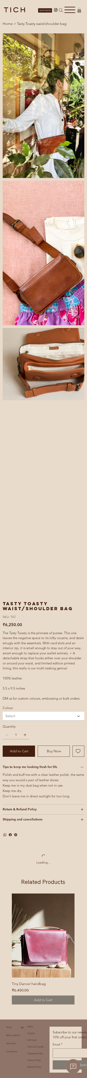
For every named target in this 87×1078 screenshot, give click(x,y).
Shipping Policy (35, 573)
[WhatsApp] (5, 354)
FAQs (30, 546)
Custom (31, 553)
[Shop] (22, 547)
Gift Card (31, 559)
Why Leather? (13, 555)
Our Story (11, 563)
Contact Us (11, 571)
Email (57, 564)
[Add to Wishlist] (78, 271)
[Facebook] (10, 354)
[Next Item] (78, 74)
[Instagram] (56, 10)
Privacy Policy (34, 580)
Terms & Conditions (36, 566)
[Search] (61, 10)
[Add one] (25, 254)
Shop (9, 547)
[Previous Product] (5, 455)
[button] (79, 10)
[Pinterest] (15, 354)
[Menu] (70, 10)
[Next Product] (80, 455)
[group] (43, 469)
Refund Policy (34, 586)
